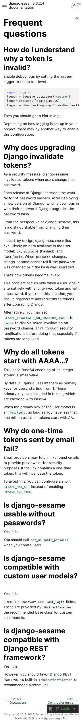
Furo (65, 718)
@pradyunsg (52, 718)
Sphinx (33, 718)
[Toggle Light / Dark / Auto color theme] (73, 5)
